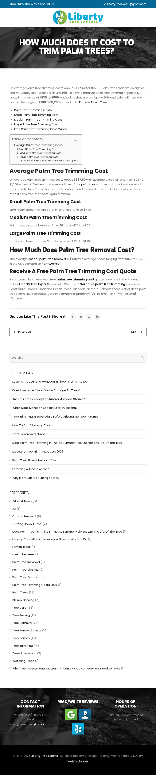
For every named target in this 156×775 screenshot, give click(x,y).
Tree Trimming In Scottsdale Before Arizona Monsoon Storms (55, 416)
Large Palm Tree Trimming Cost (36, 124)
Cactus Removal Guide (28, 434)
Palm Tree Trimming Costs (33, 110)
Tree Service (21, 638)
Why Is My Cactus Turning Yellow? (35, 478)
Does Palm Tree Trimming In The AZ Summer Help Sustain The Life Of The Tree (67, 443)
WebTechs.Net (77, 761)
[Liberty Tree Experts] (78, 17)
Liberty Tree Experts (34, 284)
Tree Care (19, 608)
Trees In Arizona (23, 653)
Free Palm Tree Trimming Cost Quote (40, 129)
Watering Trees (23, 661)
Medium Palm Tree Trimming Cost (38, 119)
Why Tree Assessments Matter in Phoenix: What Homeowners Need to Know (66, 668)
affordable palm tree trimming (101, 284)
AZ (14, 509)
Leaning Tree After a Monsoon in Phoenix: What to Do (49, 382)
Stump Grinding (23, 600)
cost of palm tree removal (47, 259)
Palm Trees (20, 592)
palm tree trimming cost (75, 279)
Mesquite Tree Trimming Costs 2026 (37, 451)
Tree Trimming (22, 646)
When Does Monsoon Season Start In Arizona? (44, 408)
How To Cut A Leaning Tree (31, 425)
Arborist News (22, 501)
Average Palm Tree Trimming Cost (38, 145)
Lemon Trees (21, 547)
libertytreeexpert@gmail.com (126, 4)
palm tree (88, 184)
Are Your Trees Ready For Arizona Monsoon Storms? (48, 399)
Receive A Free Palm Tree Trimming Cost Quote (51, 160)
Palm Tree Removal (26, 562)
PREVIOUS (24, 332)
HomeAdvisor (51, 264)
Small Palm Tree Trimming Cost (36, 115)
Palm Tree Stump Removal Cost (35, 460)
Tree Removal (22, 623)
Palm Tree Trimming (26, 577)
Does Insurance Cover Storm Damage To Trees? (46, 390)
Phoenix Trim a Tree (93, 102)
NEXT (134, 332)
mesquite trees (23, 554)
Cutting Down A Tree (27, 524)
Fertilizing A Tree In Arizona (30, 469)
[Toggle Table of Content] (74, 140)
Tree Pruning (21, 615)
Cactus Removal (24, 516)
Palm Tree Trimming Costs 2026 (34, 585)
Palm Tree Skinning (25, 570)
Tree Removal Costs (26, 630)
